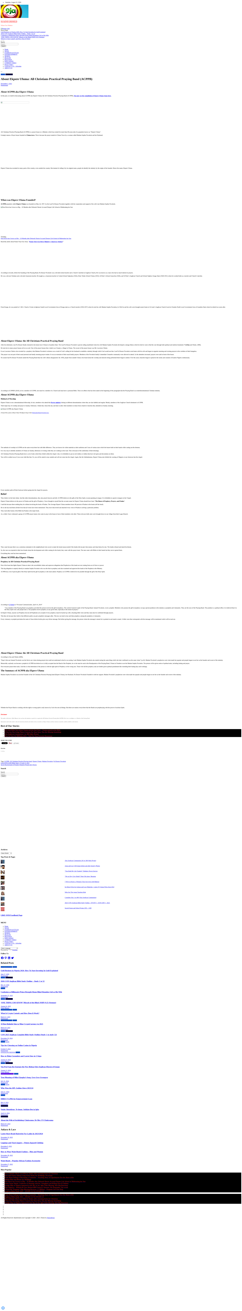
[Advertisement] (121, 151)
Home (6, 49)
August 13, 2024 (6, 1070)
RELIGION (8, 59)
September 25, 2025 (7, 995)
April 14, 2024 (5, 1113)
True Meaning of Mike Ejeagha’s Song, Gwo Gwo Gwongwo (24, 1077)
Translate (14, 950)
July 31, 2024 (5, 1081)
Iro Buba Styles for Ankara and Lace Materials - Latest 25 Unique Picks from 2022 (89, 887)
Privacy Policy (9, 64)
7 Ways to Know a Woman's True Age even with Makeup (82, 882)
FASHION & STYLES (12, 53)
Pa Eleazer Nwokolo (60, 761)
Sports (7, 1042)
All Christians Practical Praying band (21, 761)
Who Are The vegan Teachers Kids (75, 892)
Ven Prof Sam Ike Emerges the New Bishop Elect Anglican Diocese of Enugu (30, 1067)
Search (3, 42)
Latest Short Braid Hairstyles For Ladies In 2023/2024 (22, 1134)
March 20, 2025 (5, 1027)
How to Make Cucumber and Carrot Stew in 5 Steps (21, 1056)
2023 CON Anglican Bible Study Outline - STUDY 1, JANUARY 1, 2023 (87, 903)
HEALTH (8, 58)
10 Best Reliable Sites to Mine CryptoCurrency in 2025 (22, 1024)
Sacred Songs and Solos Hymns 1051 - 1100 (78, 908)
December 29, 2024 (7, 1038)
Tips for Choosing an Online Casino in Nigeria (19, 1045)
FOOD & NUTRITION (8, 1052)
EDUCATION (9, 61)
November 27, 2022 (7, 1164)
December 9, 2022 (6, 1146)
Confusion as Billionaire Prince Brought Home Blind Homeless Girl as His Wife (31, 992)
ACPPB (6, 761)
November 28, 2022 (7, 1155)
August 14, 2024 (6, 1060)
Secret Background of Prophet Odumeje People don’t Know (19, 765)
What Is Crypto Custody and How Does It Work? (20, 1013)
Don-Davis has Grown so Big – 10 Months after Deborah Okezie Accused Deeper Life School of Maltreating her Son (36, 238)
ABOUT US (8, 68)
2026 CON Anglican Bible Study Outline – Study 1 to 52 (23, 981)
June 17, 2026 (5, 974)
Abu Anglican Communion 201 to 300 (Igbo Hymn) (80, 860)
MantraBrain (51, 1218)
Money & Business (6, 967)
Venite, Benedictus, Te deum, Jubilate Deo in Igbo (20, 1109)
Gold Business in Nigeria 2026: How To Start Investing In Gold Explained (29, 971)
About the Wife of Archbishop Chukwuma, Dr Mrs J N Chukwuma (27, 1120)
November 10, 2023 (7, 1137)
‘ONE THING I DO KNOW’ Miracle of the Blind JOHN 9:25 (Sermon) (28, 1003)
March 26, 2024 (5, 1124)
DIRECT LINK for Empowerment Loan (16, 1099)
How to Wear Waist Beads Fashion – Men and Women (22, 1152)
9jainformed (4, 85)
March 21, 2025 (5, 1017)
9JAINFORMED (9, 21)
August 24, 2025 (6, 1006)
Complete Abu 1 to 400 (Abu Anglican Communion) (80, 897)
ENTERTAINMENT (11, 54)
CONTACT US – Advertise (13, 66)
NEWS (7, 51)
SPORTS (7, 56)
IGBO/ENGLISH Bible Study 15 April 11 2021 (15, 763)
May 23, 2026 (5, 985)
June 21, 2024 (5, 1092)
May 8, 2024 (4, 1102)
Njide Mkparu (5, 1008)
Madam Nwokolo (47, 761)
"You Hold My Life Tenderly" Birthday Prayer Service (81, 871)
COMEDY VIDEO (10, 63)
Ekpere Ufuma (37, 761)
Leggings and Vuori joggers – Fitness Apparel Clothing (22, 1143)
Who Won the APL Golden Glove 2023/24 (17, 1088)
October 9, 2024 (5, 1049)
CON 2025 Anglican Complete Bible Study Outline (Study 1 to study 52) (29, 1035)
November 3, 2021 (6, 83)
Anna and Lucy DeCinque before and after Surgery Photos (82, 866)
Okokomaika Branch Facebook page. (40, 412)
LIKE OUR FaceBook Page (11, 915)
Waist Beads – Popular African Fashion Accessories (20, 1161)
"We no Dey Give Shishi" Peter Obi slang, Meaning (80, 876)
